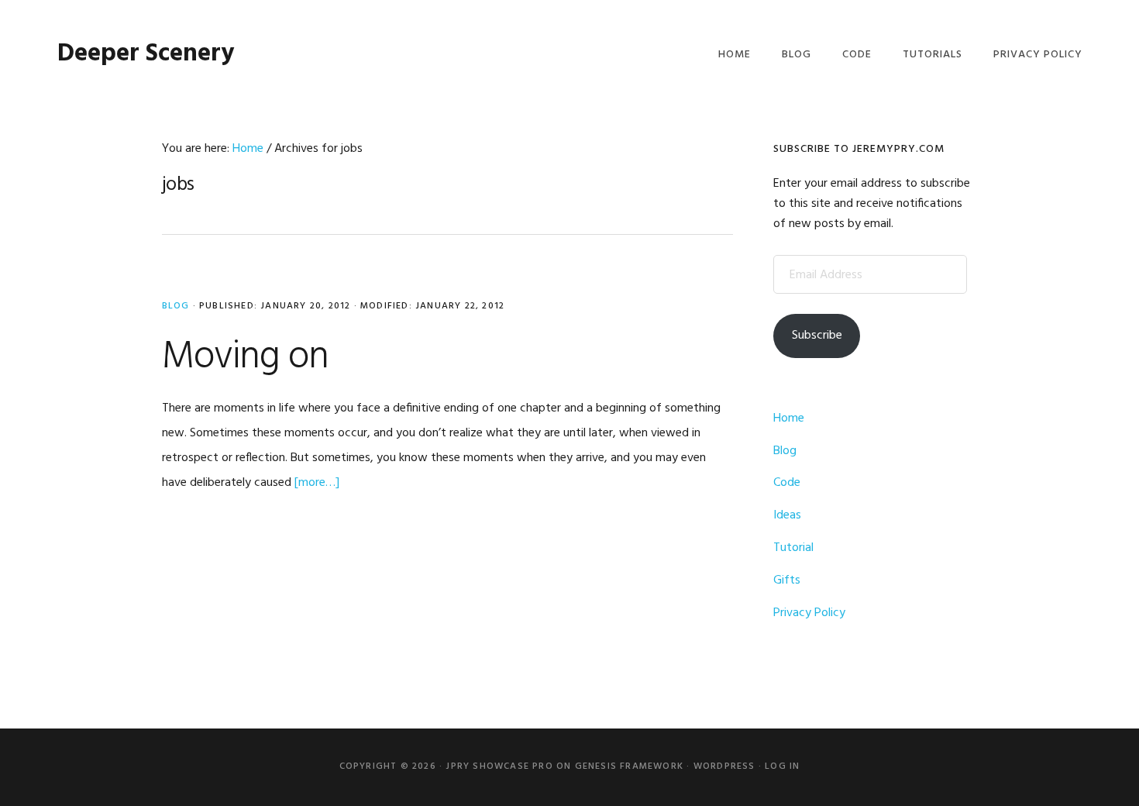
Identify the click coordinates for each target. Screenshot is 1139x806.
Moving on (245, 357)
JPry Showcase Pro (499, 766)
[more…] (316, 483)
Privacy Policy (809, 613)
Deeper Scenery (145, 54)
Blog (176, 306)
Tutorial (793, 548)
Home (788, 418)
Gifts (786, 580)
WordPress (724, 766)
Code (786, 483)
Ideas (787, 515)
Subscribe (817, 336)
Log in (782, 766)
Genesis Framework (629, 766)
